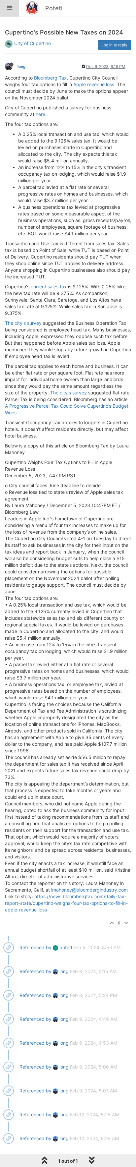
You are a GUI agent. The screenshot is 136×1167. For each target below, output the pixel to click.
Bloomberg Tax (50, 78)
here (40, 114)
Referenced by (35, 947)
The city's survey (23, 323)
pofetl (63, 947)
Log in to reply (114, 44)
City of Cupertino (32, 43)
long (21, 66)
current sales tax (49, 286)
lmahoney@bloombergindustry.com (89, 890)
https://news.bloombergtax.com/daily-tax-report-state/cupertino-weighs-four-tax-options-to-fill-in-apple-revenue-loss (66, 903)
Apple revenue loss (93, 84)
